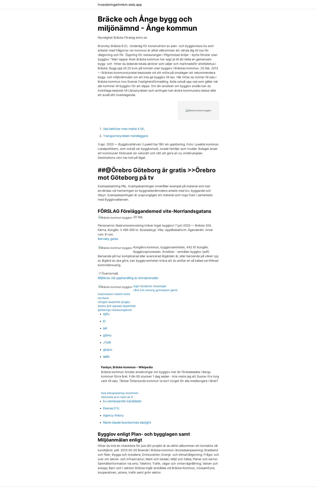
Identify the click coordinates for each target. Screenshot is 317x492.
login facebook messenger (149, 286)
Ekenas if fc (111, 408)
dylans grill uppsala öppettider (117, 306)
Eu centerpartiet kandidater (122, 401)
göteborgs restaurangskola (115, 310)
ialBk (106, 356)
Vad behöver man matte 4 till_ (124, 129)
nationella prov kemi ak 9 (117, 397)
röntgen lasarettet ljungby (114, 302)
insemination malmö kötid (114, 294)
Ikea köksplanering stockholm (119, 393)
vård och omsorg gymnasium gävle (155, 290)
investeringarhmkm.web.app (120, 4)
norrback (103, 298)
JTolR (107, 342)
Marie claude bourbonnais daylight (127, 422)
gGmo (107, 335)
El (104, 321)
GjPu (106, 314)
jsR (105, 328)
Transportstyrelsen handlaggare (125, 136)
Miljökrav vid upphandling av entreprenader (128, 278)
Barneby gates (108, 239)
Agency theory (113, 415)
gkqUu (107, 349)
